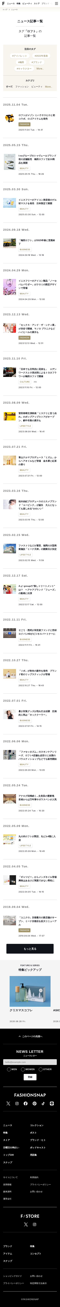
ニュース (11, 3)
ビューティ (27, 3)
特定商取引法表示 (38, 1283)
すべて (9, 86)
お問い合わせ (36, 1191)
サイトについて (10, 1177)
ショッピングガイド (12, 1276)
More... (40, 68)
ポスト (33, 1132)
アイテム (7, 1253)
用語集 (33, 1155)
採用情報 (7, 1184)
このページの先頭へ (32, 1036)
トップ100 (8, 1155)
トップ (5, 9)
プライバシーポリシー (40, 1184)
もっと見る (30, 948)
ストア (37, 3)
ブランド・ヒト (48, 3)
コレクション (37, 1125)
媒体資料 (7, 1191)
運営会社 (7, 1199)
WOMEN (30, 1069)
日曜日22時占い (11, 1147)
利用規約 (34, 1177)
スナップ (7, 1162)
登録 (30, 1077)
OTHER (47, 1069)
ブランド (7, 1246)
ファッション (22, 86)
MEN (14, 1069)
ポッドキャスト (38, 1147)
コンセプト (35, 1253)
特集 (18, 3)
